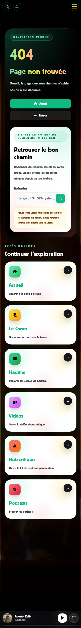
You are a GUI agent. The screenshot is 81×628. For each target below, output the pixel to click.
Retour (43, 115)
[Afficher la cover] (7, 618)
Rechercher (20, 188)
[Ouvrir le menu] (74, 6)
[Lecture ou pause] (62, 618)
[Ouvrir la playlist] (74, 618)
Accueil (43, 103)
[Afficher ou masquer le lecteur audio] (17, 7)
